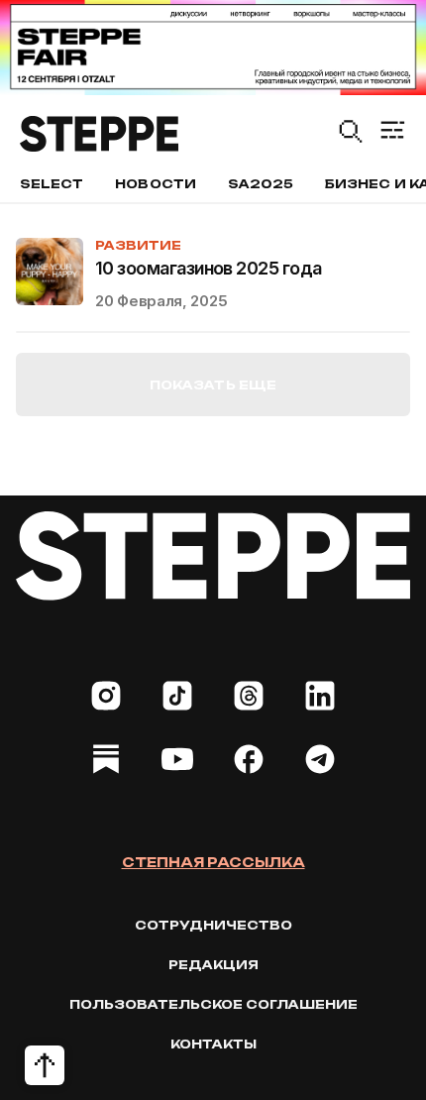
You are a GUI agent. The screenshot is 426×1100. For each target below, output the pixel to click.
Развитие (138, 245)
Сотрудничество (213, 925)
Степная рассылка (213, 862)
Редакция (213, 964)
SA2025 (260, 183)
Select (51, 183)
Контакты (213, 1044)
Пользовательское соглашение (213, 1004)
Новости (155, 183)
